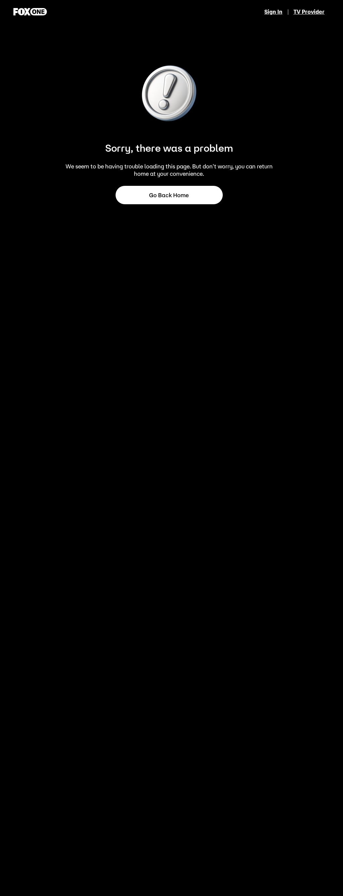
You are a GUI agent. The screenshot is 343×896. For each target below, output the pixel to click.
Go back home (169, 195)
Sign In (273, 11)
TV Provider (309, 11)
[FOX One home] (30, 11)
